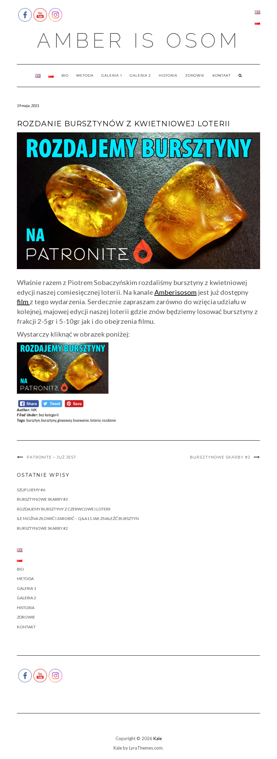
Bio (65, 75)
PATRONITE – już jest (51, 457)
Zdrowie (195, 75)
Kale (157, 738)
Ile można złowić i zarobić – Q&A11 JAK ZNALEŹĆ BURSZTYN (78, 518)
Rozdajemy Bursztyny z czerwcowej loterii (63, 509)
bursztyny (48, 420)
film (22, 301)
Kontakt (221, 75)
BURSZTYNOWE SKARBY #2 (220, 457)
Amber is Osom (139, 40)
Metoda (85, 75)
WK (34, 410)
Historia (168, 75)
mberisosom (178, 292)
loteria (95, 420)
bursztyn (33, 420)
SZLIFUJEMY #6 (31, 489)
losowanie (81, 420)
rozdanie (109, 420)
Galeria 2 (140, 75)
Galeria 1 (111, 75)
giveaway (64, 420)
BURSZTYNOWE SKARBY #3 (42, 499)
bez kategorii (49, 415)
